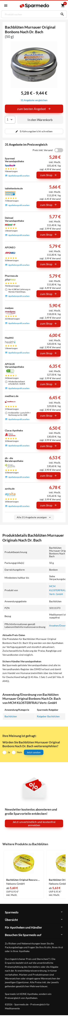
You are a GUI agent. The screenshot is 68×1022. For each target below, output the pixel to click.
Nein (19, 752)
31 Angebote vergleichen (34, 100)
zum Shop (46, 175)
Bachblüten (11, 716)
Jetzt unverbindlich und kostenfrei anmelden (34, 823)
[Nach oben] (62, 1014)
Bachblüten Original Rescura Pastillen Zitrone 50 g (23, 879)
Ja (9, 752)
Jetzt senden (34, 752)
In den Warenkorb (40, 120)
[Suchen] (61, 14)
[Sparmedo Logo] (34, 5)
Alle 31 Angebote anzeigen (32, 517)
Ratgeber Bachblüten (48, 716)
